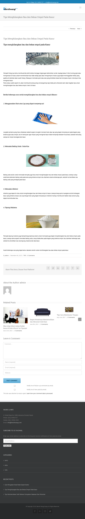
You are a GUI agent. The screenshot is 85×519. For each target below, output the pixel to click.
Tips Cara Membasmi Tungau (59, 315)
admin (7, 255)
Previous (72, 29)
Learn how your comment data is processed (40, 391)
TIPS (24, 255)
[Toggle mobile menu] (80, 7)
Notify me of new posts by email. (37, 388)
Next (78, 29)
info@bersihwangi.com (52, 2)
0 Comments (31, 255)
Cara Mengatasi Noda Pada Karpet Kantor (17, 483)
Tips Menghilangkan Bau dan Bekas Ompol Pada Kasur (21, 488)
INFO (6, 459)
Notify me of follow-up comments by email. (40, 384)
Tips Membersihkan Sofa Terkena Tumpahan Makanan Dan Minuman (25, 492)
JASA (6, 463)
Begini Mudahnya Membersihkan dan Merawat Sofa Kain (34, 320)
